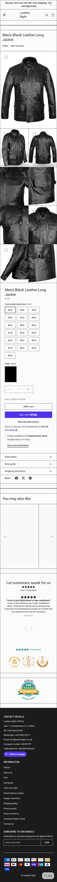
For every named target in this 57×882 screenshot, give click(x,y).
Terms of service (11, 813)
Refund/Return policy (14, 793)
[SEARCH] (46, 15)
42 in (22, 317)
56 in (34, 340)
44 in (34, 317)
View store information (18, 445)
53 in (34, 333)
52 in (22, 333)
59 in (34, 348)
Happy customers (12, 798)
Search (7, 767)
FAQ (6, 778)
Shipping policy (11, 803)
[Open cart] (53, 15)
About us (8, 772)
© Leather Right (28, 875)
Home (5, 46)
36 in (22, 310)
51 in (10, 333)
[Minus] (10, 389)
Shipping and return (15, 471)
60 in (10, 355)
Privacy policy (10, 808)
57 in (10, 348)
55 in (22, 340)
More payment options (28, 421)
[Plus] (28, 389)
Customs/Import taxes (14, 819)
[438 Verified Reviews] (28, 701)
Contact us (9, 824)
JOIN (46, 842)
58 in (22, 348)
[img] (28, 587)
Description (11, 456)
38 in (34, 310)
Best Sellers (17, 46)
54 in (10, 340)
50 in (34, 325)
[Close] (51, 4)
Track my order (11, 788)
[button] (5, 14)
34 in (10, 310)
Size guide (10, 464)
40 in (10, 317)
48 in (22, 325)
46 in (10, 325)
